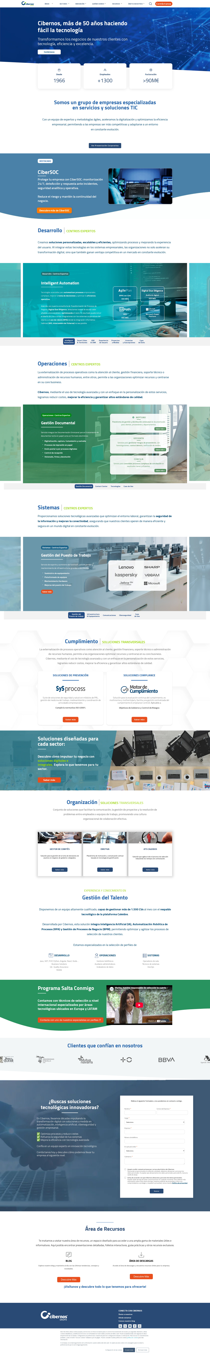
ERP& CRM (93, 341)
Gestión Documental (84, 486)
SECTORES (63, 4)
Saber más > (160, 429)
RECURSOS (116, 4)
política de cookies (132, 1338)
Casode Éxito (141, 341)
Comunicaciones (109, 615)
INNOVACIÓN (79, 4)
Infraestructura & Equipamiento (93, 615)
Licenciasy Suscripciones (129, 341)
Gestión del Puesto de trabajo (76, 615)
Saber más (70, 719)
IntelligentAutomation (69, 341)
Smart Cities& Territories (82, 341)
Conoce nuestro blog (127, 1321)
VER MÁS (125, 299)
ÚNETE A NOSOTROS (135, 4)
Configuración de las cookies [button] (113, 1350)
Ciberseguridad (125, 615)
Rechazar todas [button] (142, 1350)
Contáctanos (163, 4)
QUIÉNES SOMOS (98, 4)
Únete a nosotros (125, 1314)
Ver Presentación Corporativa (105, 145)
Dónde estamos (125, 1317)
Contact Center (101, 486)
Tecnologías (115, 486)
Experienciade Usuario (103, 341)
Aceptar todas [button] (129, 1350)
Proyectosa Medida (115, 341)
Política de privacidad (179, 1183)
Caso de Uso (128, 486)
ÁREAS (47, 4)
